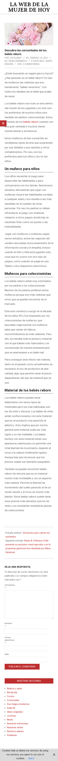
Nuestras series (15, 727)
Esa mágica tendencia (18, 704)
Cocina (10, 696)
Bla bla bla (12, 692)
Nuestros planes (15, 731)
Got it (31, 758)
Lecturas (11, 715)
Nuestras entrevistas (17, 723)
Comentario (8, 586)
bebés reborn (30, 121)
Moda (10, 719)
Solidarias (12, 735)
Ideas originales (18, 61)
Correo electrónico (8, 640)
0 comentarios (31, 64)
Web (7, 654)
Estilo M (11, 708)
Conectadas (13, 700)
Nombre (8, 624)
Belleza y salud (14, 688)
